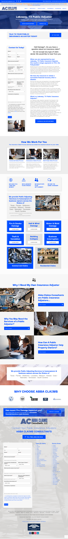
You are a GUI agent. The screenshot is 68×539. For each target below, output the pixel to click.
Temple (55, 453)
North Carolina (56, 480)
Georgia (55, 484)
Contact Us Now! (54, 411)
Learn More (15, 229)
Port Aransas (56, 463)
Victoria (55, 460)
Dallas (54, 446)
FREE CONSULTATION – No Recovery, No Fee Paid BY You (54, 1)
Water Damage (26, 4)
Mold (38, 457)
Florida (54, 476)
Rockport (55, 462)
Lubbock (55, 455)
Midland (55, 467)
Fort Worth (55, 448)
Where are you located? (13, 61)
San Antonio (56, 456)
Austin (54, 459)
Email (18, 56)
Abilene (54, 470)
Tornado (39, 452)
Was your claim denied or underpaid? (20, 83)
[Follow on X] (33, 533)
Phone (9, 56)
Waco (54, 452)
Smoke (38, 446)
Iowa (54, 473)
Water (38, 455)
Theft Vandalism (40, 459)
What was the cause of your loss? (15, 73)
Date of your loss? (10, 82)
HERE (16, 111)
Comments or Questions (13, 94)
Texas (54, 445)
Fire (37, 445)
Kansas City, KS (56, 471)
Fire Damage (19, 4)
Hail (37, 448)
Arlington (55, 449)
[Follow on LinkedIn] (38, 533)
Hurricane (39, 451)
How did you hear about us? (14, 89)
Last (17, 54)
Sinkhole (38, 462)
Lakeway (55, 464)
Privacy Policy (25, 521)
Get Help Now (55, 35)
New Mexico (55, 481)
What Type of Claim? (20, 67)
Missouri (55, 474)
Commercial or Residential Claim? (11, 68)
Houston (55, 457)
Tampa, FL (55, 477)
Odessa (55, 469)
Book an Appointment (28, 23)
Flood (38, 456)
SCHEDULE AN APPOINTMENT (46, 121)
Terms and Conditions (35, 521)
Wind (38, 449)
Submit (10, 117)
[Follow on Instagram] (35, 533)
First (8, 54)
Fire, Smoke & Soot (41, 466)
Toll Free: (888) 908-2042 (35, 437)
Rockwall (55, 451)
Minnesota (55, 482)
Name (9, 51)
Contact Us (42, 23)
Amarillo (55, 466)
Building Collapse (41, 464)
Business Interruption (41, 460)
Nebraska (55, 478)
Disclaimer (43, 521)
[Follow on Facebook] (30, 533)
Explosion (39, 463)
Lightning (39, 453)
